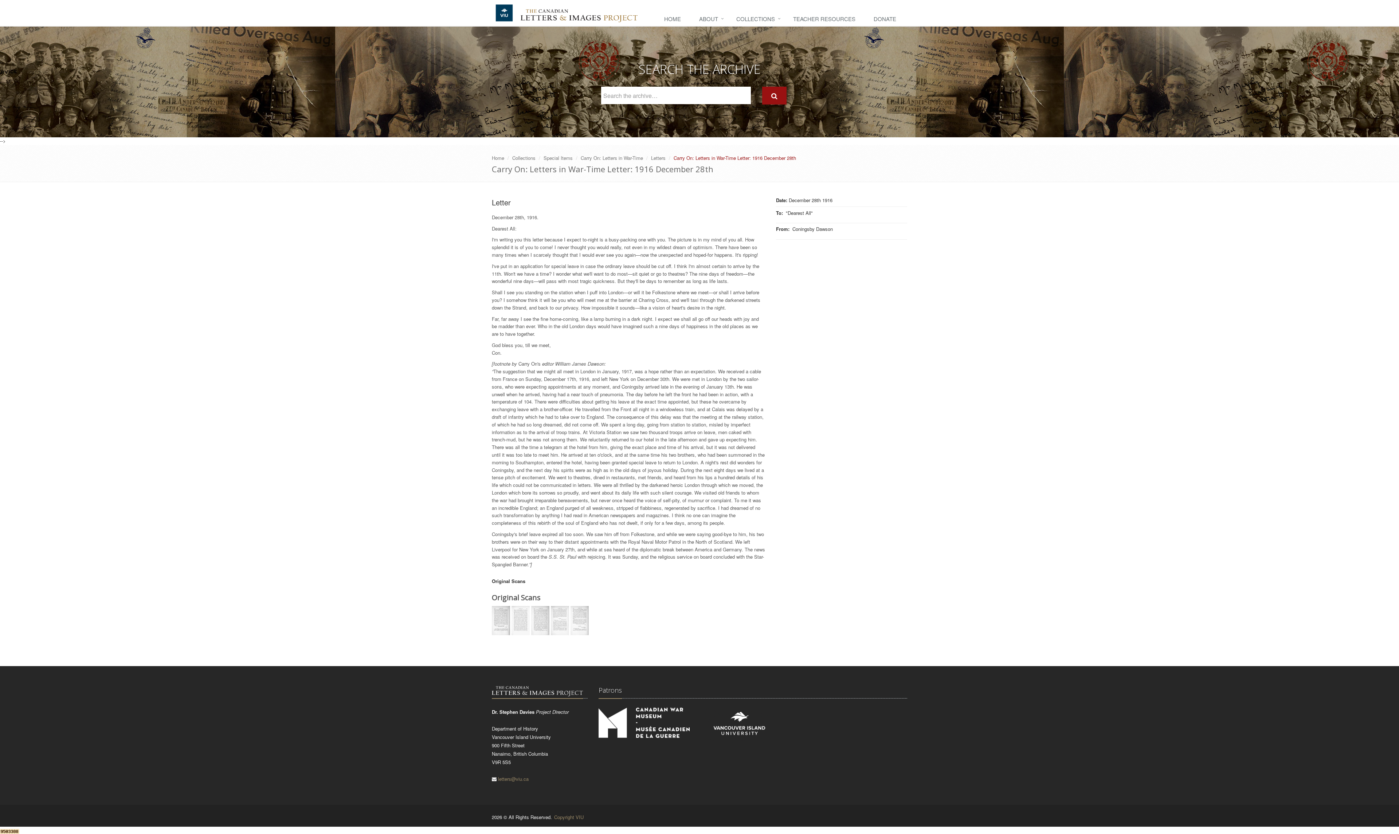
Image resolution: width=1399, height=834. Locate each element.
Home (672, 19)
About (708, 19)
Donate (885, 19)
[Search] (774, 96)
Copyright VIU (569, 817)
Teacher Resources (824, 19)
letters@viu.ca (513, 778)
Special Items (558, 157)
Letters (658, 157)
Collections (755, 19)
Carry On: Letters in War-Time (612, 157)
